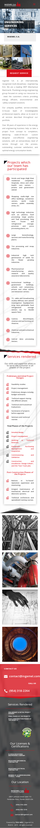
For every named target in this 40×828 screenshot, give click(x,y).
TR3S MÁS (19, 822)
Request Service (19, 73)
